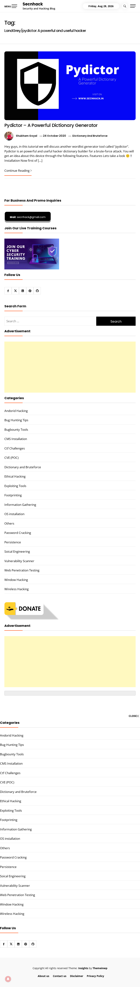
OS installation (14, 514)
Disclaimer (76, 976)
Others (9, 523)
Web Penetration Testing (21, 570)
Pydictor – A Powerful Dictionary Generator (51, 125)
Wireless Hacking (16, 589)
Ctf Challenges (14, 448)
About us (43, 976)
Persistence (12, 542)
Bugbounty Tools (16, 429)
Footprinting (13, 495)
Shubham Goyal (26, 136)
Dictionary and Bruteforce (90, 136)
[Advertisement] (70, 367)
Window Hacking (16, 580)
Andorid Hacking (16, 411)
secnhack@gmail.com (28, 217)
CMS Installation (15, 439)
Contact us (59, 976)
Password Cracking (17, 533)
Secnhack (33, 4)
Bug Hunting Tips (16, 420)
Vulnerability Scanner (19, 561)
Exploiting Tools (15, 486)
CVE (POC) (11, 457)
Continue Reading (17, 170)
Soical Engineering (17, 551)
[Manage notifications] (8, 979)
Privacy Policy (95, 976)
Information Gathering (20, 505)
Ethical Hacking (15, 476)
